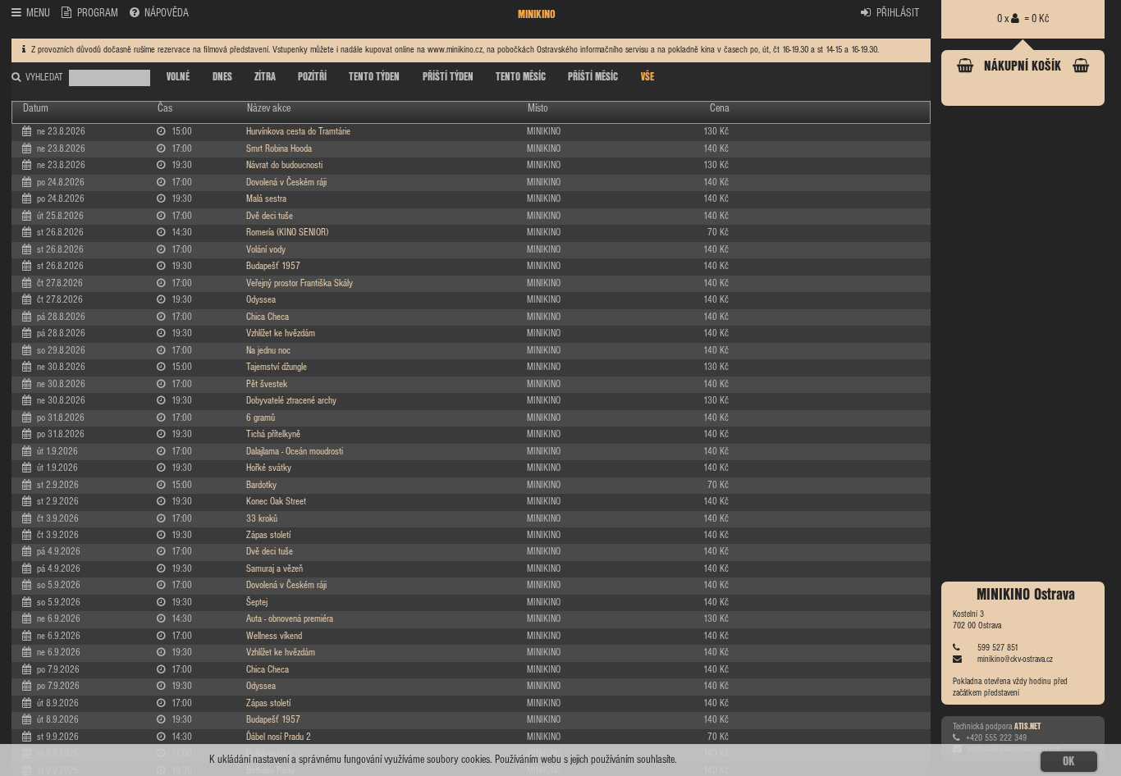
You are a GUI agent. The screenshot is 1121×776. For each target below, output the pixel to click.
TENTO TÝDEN (374, 77)
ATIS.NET (1027, 726)
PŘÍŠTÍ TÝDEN (448, 77)
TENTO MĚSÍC (521, 77)
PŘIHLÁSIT (897, 13)
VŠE (647, 77)
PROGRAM (97, 13)
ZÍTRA (265, 77)
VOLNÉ (178, 77)
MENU (38, 13)
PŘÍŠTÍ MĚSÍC (593, 77)
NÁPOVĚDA (166, 13)
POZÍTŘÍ (312, 77)
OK (1068, 761)
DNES (222, 77)
